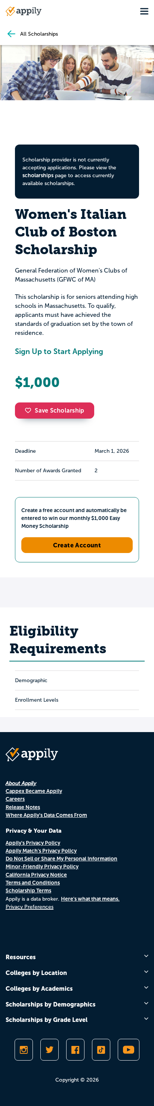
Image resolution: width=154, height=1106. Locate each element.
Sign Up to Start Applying (59, 351)
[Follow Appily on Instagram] (24, 1050)
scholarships (37, 175)
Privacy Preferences (29, 907)
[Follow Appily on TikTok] (101, 1050)
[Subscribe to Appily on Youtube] (128, 1050)
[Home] (23, 11)
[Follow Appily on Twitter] (49, 1050)
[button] (30, 410)
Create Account (77, 545)
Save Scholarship (59, 410)
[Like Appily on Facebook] (75, 1050)
